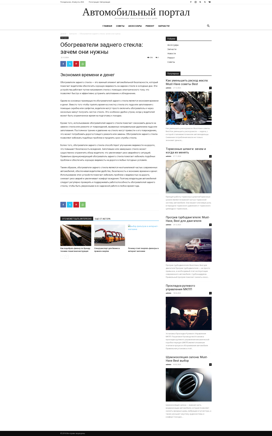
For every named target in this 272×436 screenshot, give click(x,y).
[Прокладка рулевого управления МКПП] (189, 313)
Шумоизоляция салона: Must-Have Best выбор (187, 358)
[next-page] (66, 257)
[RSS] (200, 2)
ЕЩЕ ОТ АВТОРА (102, 219)
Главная (107, 26)
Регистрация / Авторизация (99, 2)
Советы (120, 26)
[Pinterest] (76, 64)
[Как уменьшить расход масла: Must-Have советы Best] (189, 108)
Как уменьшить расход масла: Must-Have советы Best (187, 82)
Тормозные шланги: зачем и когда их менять (186, 150)
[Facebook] (191, 2)
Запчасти (163, 26)
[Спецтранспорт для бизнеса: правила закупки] (109, 235)
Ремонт (150, 26)
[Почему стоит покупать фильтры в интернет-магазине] (143, 235)
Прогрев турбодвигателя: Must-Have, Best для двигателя (188, 219)
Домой (63, 34)
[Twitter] (205, 2)
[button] (208, 26)
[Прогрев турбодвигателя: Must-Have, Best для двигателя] (189, 245)
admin (168, 88)
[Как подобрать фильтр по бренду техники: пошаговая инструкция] (75, 235)
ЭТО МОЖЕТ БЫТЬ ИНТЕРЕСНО (77, 219)
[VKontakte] (209, 2)
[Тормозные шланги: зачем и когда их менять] (189, 176)
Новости (171, 53)
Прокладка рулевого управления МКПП (180, 287)
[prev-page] (62, 257)
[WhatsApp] (83, 64)
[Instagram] (195, 2)
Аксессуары (135, 26)
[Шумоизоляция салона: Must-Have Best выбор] (189, 385)
